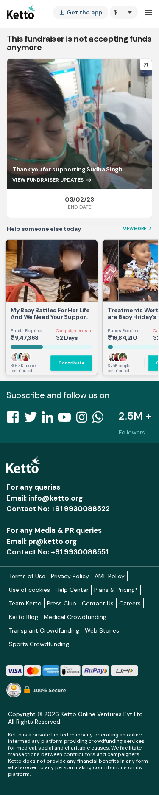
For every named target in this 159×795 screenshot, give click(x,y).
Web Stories (102, 630)
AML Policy (110, 576)
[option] (124, 12)
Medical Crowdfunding (75, 617)
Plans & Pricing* (116, 589)
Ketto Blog (23, 617)
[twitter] (33, 419)
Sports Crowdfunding (39, 644)
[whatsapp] (100, 419)
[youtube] (67, 419)
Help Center (72, 589)
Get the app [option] (80, 12)
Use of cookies (29, 589)
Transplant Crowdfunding (44, 630)
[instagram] (84, 419)
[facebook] (15, 419)
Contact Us (98, 603)
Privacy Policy (70, 576)
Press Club (61, 603)
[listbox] (80, 12)
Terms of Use (27, 576)
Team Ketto (25, 603)
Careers (130, 603)
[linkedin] (50, 419)
